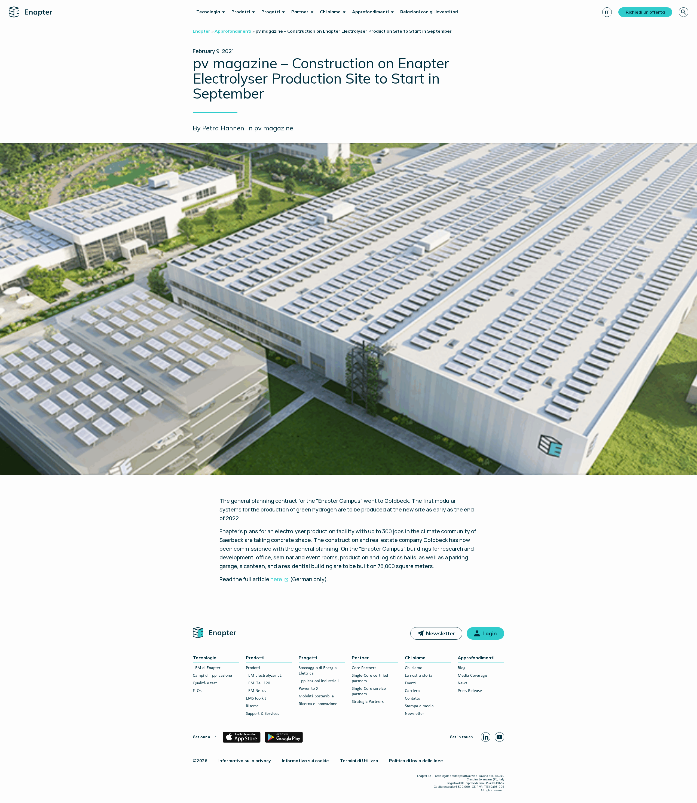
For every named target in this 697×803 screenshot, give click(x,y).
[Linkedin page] (485, 737)
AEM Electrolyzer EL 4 (265, 675)
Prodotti (240, 11)
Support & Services (262, 714)
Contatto (412, 698)
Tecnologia (208, 11)
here (276, 579)
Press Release (470, 691)
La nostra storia (418, 675)
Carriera (412, 691)
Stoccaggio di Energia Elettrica (318, 671)
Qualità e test (205, 683)
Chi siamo (330, 11)
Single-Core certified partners (370, 678)
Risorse (252, 706)
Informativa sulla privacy (244, 760)
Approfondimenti (370, 11)
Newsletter (440, 633)
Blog (462, 668)
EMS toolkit (256, 698)
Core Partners (364, 668)
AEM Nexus (256, 691)
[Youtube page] (499, 737)
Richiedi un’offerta (645, 12)
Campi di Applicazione (212, 675)
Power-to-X (308, 688)
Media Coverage (472, 675)
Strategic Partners (368, 702)
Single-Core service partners (369, 691)
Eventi (410, 683)
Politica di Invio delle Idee (416, 760)
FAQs (197, 691)
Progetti (270, 11)
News (462, 683)
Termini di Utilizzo (359, 760)
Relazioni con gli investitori (429, 11)
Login (489, 633)
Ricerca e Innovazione (318, 704)
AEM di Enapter (207, 668)
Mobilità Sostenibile (316, 696)
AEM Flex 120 (258, 683)
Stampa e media (419, 706)
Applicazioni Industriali (319, 681)
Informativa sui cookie (305, 760)
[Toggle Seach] (683, 12)
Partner (299, 11)
